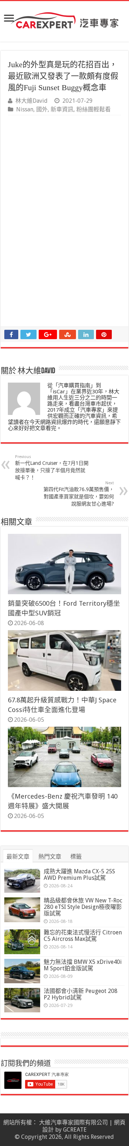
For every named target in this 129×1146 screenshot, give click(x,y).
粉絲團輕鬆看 (93, 109)
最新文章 (17, 856)
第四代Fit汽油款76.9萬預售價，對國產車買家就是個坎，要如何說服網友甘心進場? (78, 494)
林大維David (31, 100)
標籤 (76, 856)
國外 (42, 109)
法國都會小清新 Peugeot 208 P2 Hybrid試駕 (81, 994)
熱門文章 (49, 856)
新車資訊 (62, 109)
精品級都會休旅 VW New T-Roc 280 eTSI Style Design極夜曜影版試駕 (83, 907)
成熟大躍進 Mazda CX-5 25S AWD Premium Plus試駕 (79, 874)
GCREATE (75, 1129)
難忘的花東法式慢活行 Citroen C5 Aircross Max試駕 (83, 935)
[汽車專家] (64, 19)
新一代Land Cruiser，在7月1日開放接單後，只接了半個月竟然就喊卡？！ (52, 467)
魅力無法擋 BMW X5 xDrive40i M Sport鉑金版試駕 (83, 965)
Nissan (24, 109)
